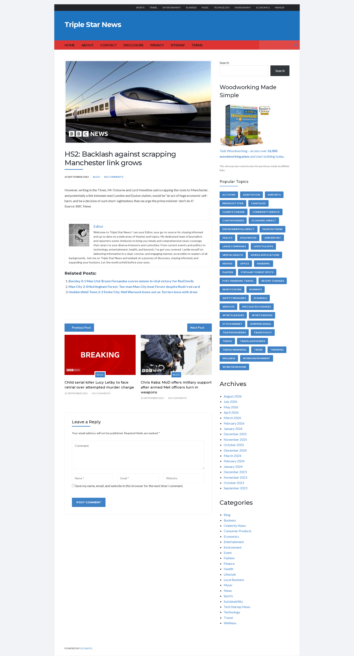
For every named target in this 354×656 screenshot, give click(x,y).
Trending (277, 349)
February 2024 (234, 461)
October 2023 (234, 483)
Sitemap (178, 45)
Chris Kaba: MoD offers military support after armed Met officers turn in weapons (176, 387)
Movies (227, 263)
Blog (96, 176)
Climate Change (233, 211)
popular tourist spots (257, 272)
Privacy (157, 45)
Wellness (228, 358)
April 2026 (231, 412)
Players (227, 272)
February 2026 (234, 423)
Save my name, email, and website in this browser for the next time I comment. (129, 486)
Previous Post (81, 327)
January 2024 (233, 466)
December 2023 (235, 472)
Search (224, 63)
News (228, 590)
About (88, 45)
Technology (222, 7)
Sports (140, 7)
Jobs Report (272, 237)
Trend (258, 349)
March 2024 (232, 456)
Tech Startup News (237, 607)
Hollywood (248, 237)
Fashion (279, 7)
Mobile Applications (265, 254)
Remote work (232, 289)
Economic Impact (264, 220)
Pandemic (263, 263)
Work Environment (256, 358)
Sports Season (262, 315)
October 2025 (234, 445)
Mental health (232, 254)
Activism (228, 194)
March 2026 (232, 418)
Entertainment (172, 7)
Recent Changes (272, 280)
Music (205, 7)
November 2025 (235, 439)
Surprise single (260, 323)
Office (244, 263)
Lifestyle (230, 574)
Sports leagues (233, 315)
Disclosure (134, 45)
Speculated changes (256, 306)
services (228, 306)
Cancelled (258, 203)
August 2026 (233, 396)
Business (191, 7)
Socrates (86, 648)
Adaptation (251, 194)
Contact (108, 45)
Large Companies (234, 246)
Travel (154, 7)
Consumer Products (238, 531)
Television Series (234, 332)
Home (70, 45)
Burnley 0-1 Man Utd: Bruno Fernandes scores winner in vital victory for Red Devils (131, 281)
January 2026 (233, 428)
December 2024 (235, 450)
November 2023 (235, 477)
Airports (274, 194)
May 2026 (231, 407)
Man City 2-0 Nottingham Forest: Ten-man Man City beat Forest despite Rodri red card (134, 286)
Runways (255, 289)
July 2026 (230, 401)
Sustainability (233, 601)
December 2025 (235, 434)
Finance (229, 563)
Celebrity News (235, 525)
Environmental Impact (238, 229)
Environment (243, 7)
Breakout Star (232, 203)
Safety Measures (234, 298)
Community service (266, 211)
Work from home (234, 366)
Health (227, 237)
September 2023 (235, 488)
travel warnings (234, 349)
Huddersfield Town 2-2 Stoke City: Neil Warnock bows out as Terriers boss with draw (133, 292)
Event (228, 553)
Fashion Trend (272, 229)
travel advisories (252, 341)
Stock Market (232, 323)
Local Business (234, 580)
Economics (263, 7)
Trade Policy (263, 332)
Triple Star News (93, 24)
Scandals (260, 298)
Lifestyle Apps (263, 246)
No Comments (113, 176)
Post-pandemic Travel (238, 280)
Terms (197, 45)
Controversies (233, 220)
